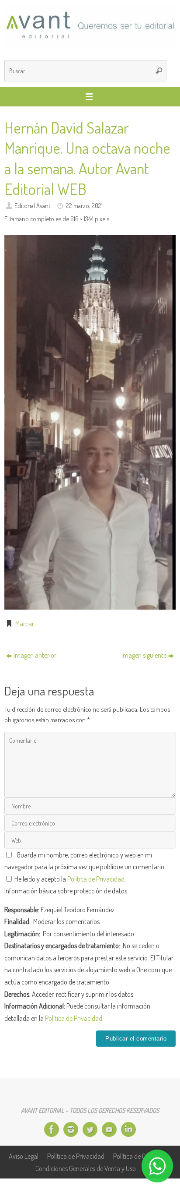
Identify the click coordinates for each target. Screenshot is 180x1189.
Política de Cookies (138, 1156)
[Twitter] (90, 1129)
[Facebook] (51, 1129)
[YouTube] (109, 1129)
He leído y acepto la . (69, 878)
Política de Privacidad (96, 878)
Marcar (24, 623)
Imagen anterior (35, 655)
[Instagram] (70, 1129)
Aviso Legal (23, 1156)
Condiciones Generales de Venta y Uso (85, 1168)
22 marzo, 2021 (84, 205)
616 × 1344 (81, 218)
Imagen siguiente (143, 655)
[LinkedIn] (128, 1129)
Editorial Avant (32, 205)
